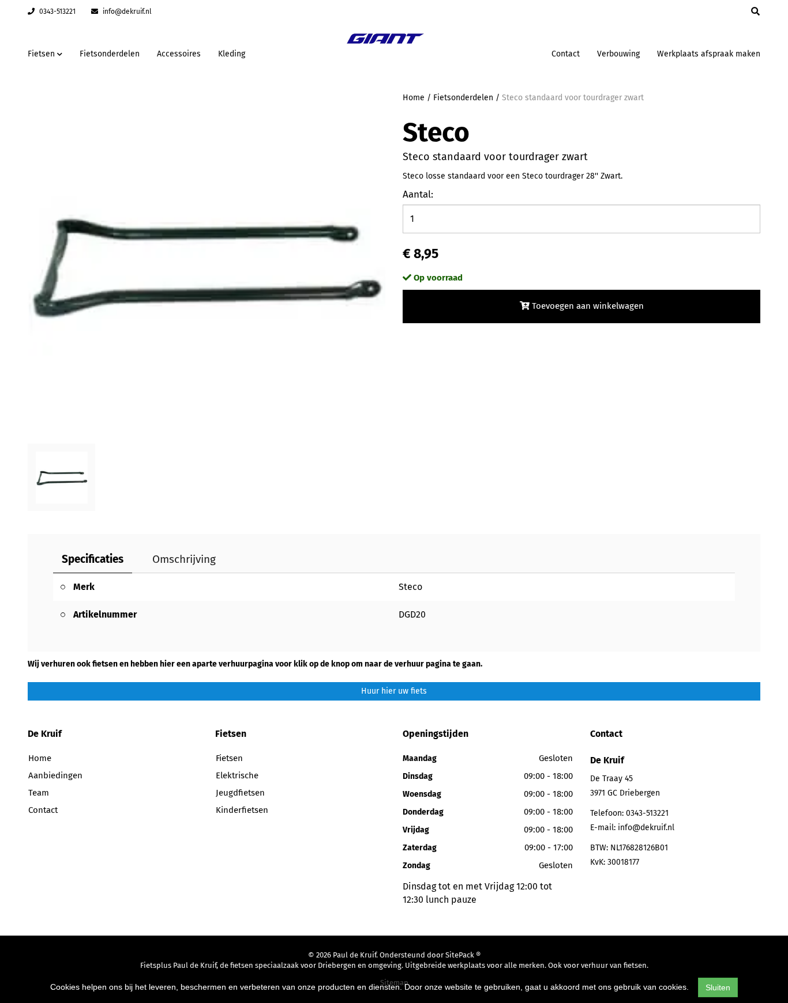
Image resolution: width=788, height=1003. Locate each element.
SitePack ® (463, 955)
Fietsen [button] (42, 54)
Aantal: (418, 194)
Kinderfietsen (242, 810)
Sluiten (718, 987)
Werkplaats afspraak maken (708, 54)
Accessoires (179, 54)
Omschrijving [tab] (184, 559)
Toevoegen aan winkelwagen (587, 306)
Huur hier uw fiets (394, 691)
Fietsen (229, 758)
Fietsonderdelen (110, 54)
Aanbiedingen (506, 52)
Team (38, 793)
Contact (565, 54)
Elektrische (237, 775)
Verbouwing (618, 54)
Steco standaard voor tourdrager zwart (573, 98)
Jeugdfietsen (240, 793)
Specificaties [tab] (92, 559)
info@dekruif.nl (126, 11)
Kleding (231, 54)
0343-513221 (56, 11)
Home (414, 98)
